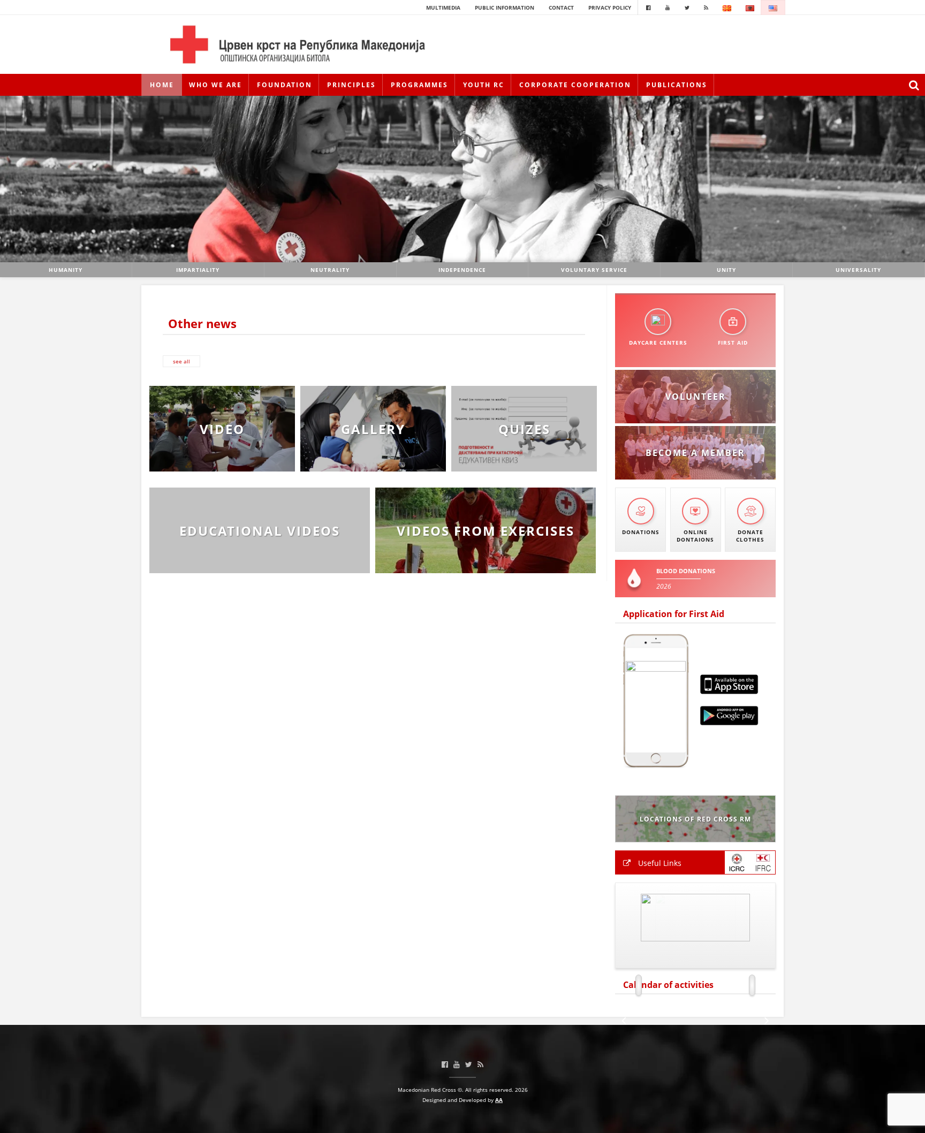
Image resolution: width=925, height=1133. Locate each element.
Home (162, 84)
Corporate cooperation (575, 84)
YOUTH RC (483, 84)
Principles (351, 84)
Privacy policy (609, 7)
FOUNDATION (284, 84)
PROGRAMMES (419, 84)
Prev (13, 178)
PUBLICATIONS (676, 84)
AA (499, 1100)
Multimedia (443, 7)
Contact (561, 7)
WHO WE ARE (215, 84)
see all (181, 361)
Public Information (504, 7)
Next (911, 178)
